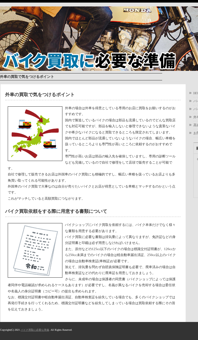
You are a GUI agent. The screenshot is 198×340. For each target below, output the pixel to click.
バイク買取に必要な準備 (35, 329)
